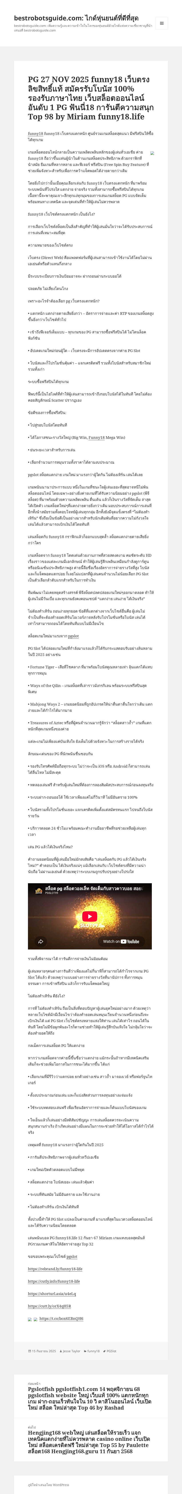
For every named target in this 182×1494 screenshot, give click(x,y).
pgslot (73, 635)
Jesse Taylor (71, 1351)
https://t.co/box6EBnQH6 (61, 1318)
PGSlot (111, 1351)
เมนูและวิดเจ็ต (162, 23)
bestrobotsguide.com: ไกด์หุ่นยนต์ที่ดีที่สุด (76, 18)
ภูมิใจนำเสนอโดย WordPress (48, 1485)
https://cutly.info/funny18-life (54, 1281)
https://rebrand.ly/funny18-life (55, 1268)
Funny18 (97, 437)
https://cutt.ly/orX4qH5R (49, 1306)
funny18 (35, 133)
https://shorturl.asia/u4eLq (52, 1293)
